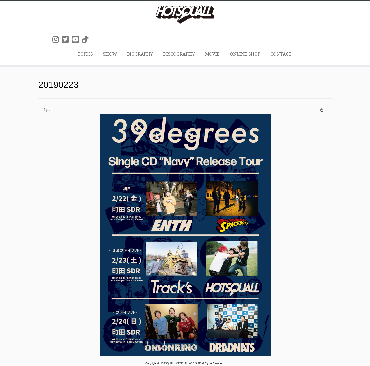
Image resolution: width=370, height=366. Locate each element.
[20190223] (185, 235)
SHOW (110, 54)
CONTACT (281, 54)
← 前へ (44, 110)
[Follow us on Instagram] (57, 39)
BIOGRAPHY (140, 54)
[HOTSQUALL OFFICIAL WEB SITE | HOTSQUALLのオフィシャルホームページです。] (185, 14)
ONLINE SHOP (245, 54)
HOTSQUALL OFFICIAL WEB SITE (180, 363)
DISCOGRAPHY (179, 54)
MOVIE (212, 54)
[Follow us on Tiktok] (87, 39)
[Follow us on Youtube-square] (77, 39)
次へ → (326, 110)
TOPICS (85, 54)
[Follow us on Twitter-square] (67, 39)
